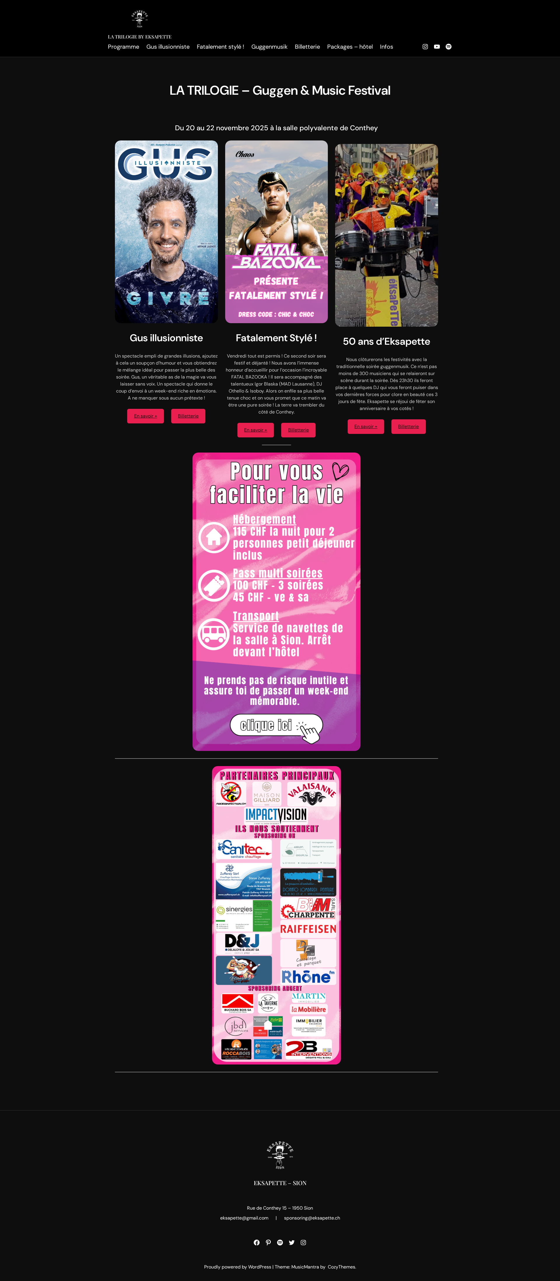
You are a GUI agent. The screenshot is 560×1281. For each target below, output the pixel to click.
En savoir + (145, 416)
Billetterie (188, 416)
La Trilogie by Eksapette (140, 37)
